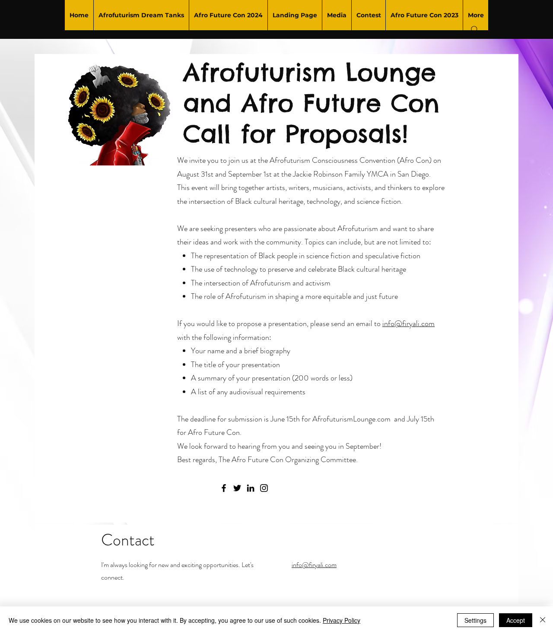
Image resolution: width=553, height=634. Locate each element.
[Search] (475, 30)
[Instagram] (264, 488)
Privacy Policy (341, 620)
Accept (515, 620)
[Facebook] (224, 488)
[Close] (542, 620)
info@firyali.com (408, 323)
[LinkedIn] (250, 488)
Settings (475, 620)
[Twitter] (237, 488)
